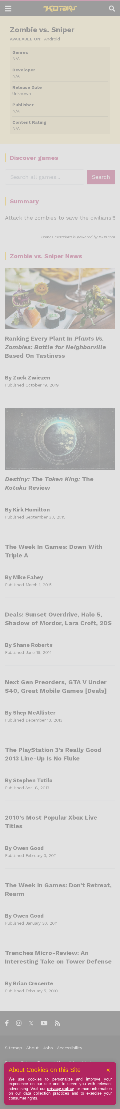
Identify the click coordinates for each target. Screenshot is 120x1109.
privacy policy (60, 1088)
